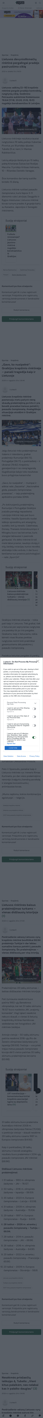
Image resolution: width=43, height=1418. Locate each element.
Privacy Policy (34, 756)
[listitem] (21, 703)
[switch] (34, 709)
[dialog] (21, 709)
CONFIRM (13, 748)
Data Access (21, 756)
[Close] (38, 662)
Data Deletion (8, 756)
